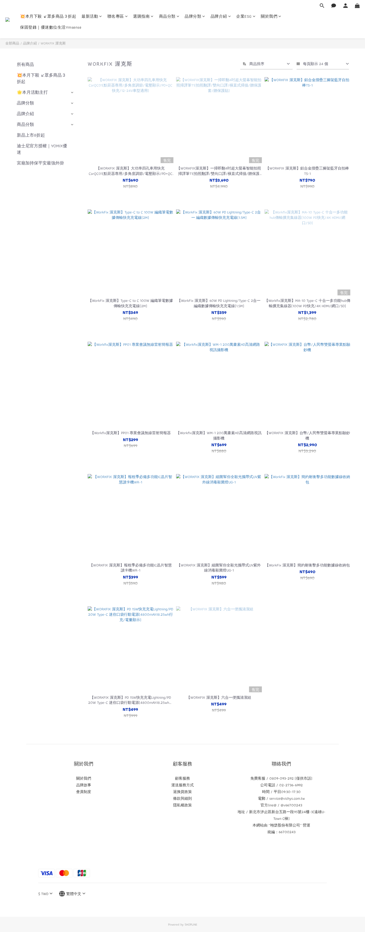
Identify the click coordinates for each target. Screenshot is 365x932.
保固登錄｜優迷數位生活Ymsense (50, 27)
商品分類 (167, 16)
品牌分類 (193, 16)
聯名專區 (115, 16)
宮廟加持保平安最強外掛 (40, 163)
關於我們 (269, 16)
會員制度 (83, 792)
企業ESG (244, 16)
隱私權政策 (182, 805)
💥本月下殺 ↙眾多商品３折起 (48, 16)
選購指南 (141, 16)
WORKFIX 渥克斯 (53, 43)
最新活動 (89, 16)
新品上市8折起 (31, 135)
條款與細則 (182, 798)
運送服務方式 (182, 785)
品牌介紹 (219, 16)
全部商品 (12, 43)
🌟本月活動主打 (32, 92)
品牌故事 (83, 785)
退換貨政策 (182, 792)
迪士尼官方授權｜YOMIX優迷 (42, 149)
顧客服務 (182, 778)
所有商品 (25, 64)
